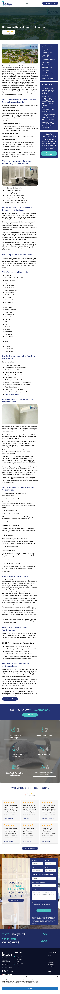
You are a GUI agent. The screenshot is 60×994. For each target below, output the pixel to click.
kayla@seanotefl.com (7, 967)
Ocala (49, 973)
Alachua (50, 955)
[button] (57, 976)
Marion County (51, 966)
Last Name (47, 860)
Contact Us (10, 699)
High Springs (51, 964)
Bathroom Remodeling (48, 52)
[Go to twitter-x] (9, 971)
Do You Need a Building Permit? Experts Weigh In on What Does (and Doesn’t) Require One (49, 116)
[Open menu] (27, 3)
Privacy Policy (30, 992)
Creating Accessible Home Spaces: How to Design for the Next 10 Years (48, 90)
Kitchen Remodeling (47, 73)
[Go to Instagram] (5, 971)
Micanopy (50, 969)
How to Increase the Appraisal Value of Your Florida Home (48, 109)
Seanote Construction (10, 66)
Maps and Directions (18, 967)
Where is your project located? (38, 882)
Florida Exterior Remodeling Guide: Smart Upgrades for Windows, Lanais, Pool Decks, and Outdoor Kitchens (48, 101)
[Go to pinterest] (7, 971)
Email (33, 867)
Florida (49, 960)
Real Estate (45, 75)
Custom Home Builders (48, 59)
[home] (7, 3)
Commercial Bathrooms (12, 394)
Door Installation (46, 62)
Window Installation (47, 78)
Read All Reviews (30, 848)
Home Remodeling (47, 67)
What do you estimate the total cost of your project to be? (44, 875)
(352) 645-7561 (50, 3)
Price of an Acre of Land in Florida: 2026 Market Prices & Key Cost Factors (48, 124)
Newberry (50, 971)
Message (34, 889)
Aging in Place (46, 50)
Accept (30, 988)
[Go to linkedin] (12, 971)
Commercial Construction (45, 56)
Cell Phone (47, 867)
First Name (34, 860)
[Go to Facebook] (3, 971)
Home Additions (46, 65)
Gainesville (50, 962)
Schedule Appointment (49, 153)
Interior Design (46, 70)
